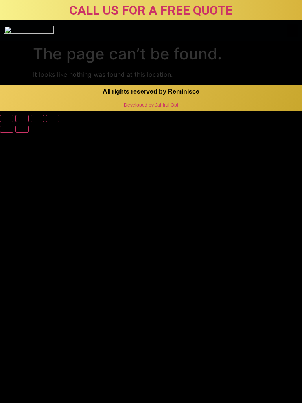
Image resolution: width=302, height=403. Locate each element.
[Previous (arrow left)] (6, 129)
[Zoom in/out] (52, 118)
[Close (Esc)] (6, 118)
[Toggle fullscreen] (37, 118)
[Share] (22, 118)
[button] (292, 30)
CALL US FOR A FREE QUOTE (151, 10)
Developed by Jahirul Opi (151, 105)
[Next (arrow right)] (22, 129)
